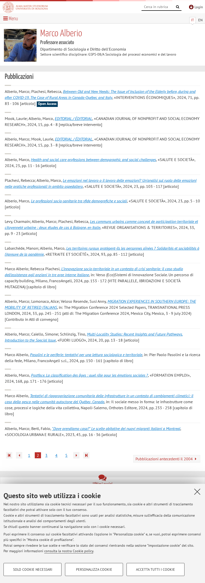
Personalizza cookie (94, 569)
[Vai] (178, 7)
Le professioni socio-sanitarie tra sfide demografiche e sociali (79, 200)
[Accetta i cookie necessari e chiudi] (197, 492)
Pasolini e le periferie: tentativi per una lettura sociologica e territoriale (86, 354)
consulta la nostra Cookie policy (68, 551)
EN (200, 20)
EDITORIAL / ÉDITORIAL (73, 118)
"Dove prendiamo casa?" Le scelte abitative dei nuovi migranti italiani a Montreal (116, 428)
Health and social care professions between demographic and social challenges (93, 159)
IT (192, 20)
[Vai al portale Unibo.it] (25, 7)
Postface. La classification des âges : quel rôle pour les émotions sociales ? (89, 375)
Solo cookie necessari (32, 569)
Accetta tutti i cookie (155, 569)
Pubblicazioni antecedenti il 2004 (165, 458)
